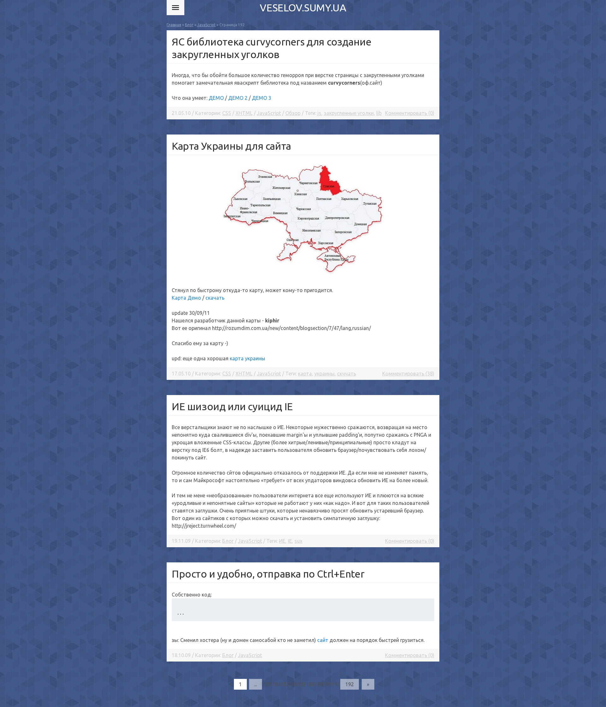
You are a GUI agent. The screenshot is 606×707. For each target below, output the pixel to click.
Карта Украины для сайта (231, 146)
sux (298, 541)
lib (379, 113)
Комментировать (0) (409, 113)
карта (305, 373)
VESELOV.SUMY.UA (303, 7)
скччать (346, 373)
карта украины (247, 358)
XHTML (243, 113)
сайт (322, 640)
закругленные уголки (349, 113)
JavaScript (269, 113)
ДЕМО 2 (237, 98)
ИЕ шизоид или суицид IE (232, 406)
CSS (226, 113)
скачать (214, 298)
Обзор (292, 113)
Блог (228, 541)
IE (290, 541)
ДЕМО (216, 98)
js (319, 113)
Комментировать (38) (408, 373)
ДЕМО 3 (261, 98)
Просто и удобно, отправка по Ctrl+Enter (268, 573)
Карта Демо (186, 298)
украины (324, 373)
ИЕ (282, 541)
